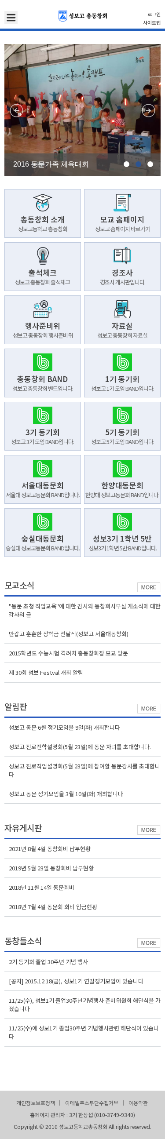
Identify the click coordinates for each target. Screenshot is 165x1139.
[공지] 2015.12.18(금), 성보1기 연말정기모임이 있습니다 (76, 981)
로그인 (154, 14)
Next (148, 110)
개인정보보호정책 (35, 1102)
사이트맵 (152, 22)
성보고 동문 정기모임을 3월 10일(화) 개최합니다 (66, 794)
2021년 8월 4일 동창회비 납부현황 (50, 848)
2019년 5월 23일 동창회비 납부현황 (51, 868)
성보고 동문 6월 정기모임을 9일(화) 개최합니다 (64, 727)
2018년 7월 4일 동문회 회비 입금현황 (53, 906)
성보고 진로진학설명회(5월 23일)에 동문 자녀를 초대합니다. (80, 746)
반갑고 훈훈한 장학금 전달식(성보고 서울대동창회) (68, 634)
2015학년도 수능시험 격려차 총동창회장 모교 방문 (68, 653)
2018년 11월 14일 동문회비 (41, 887)
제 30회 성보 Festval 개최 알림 (46, 672)
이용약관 (138, 1102)
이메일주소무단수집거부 (91, 1102)
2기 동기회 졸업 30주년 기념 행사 (48, 961)
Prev (16, 110)
